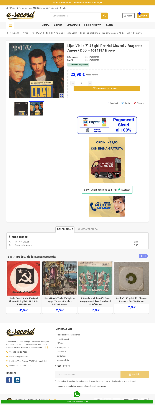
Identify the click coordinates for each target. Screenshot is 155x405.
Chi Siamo (40, 8)
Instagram (17, 380)
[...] (46, 347)
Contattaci (53, 8)
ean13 (70, 60)
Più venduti (61, 352)
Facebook (9, 380)
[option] (24, 287)
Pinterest (141, 103)
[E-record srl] (20, 15)
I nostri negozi (63, 339)
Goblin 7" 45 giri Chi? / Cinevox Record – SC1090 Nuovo (131, 300)
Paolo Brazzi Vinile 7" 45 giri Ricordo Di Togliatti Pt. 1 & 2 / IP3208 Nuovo (23, 301)
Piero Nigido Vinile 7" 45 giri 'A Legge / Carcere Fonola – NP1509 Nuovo (60, 301)
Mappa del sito (63, 360)
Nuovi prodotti (63, 347)
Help (62, 8)
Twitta (127, 103)
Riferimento (72, 57)
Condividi (114, 103)
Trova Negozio (24, 8)
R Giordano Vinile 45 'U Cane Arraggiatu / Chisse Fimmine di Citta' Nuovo (95, 301)
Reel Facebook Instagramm (68, 335)
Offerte (10, 8)
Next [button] (145, 256)
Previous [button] (141, 256)
